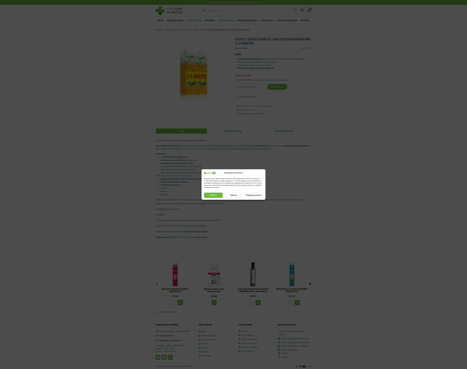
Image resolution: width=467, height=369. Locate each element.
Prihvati (213, 195)
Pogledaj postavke (253, 195)
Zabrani (233, 195)
